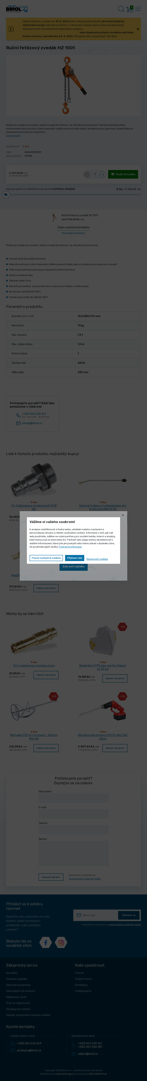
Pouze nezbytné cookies (46, 558)
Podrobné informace (70, 546)
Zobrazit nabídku (74, 566)
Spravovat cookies (97, 559)
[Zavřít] (123, 515)
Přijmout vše (74, 558)
